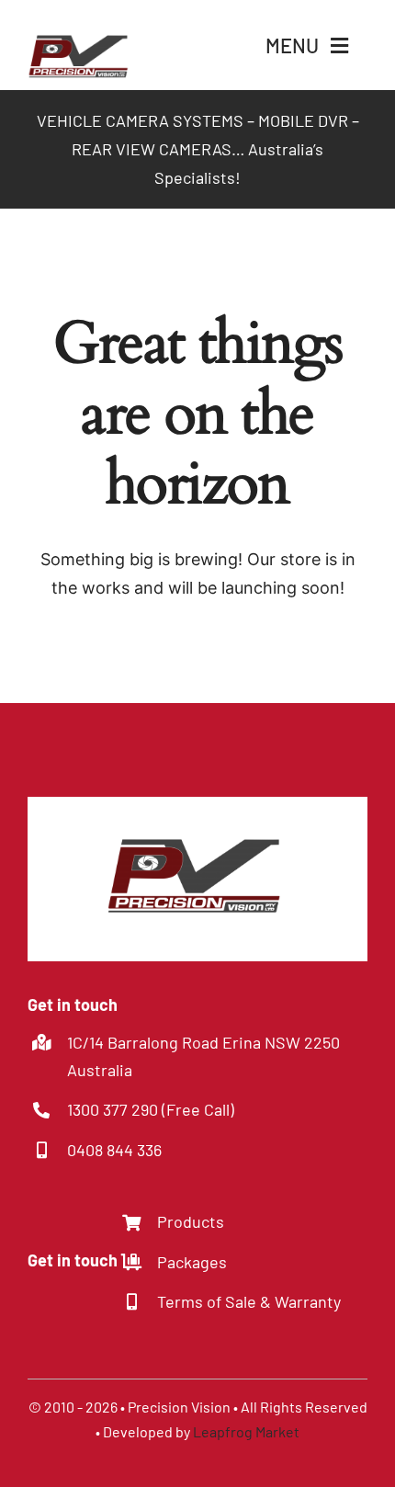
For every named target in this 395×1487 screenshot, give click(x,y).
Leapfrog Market (246, 1431)
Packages (192, 1262)
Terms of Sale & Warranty (249, 1301)
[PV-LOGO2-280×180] (80, 19)
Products (190, 1221)
